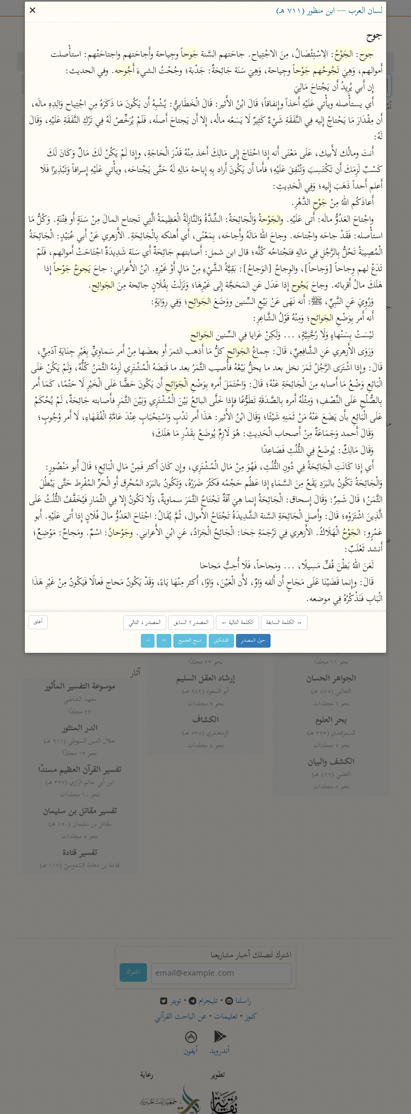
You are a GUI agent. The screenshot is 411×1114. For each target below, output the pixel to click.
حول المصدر (253, 641)
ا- (147, 641)
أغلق (38, 622)
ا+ (164, 641)
